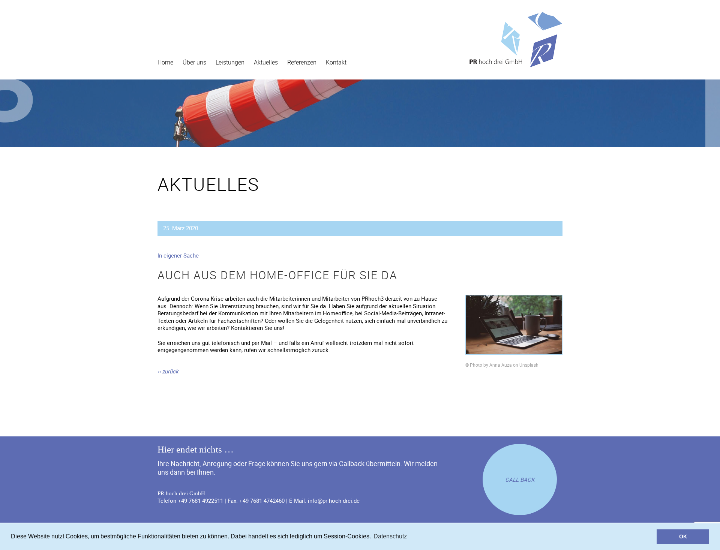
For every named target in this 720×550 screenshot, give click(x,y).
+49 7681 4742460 (262, 500)
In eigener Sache (178, 255)
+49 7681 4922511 (200, 500)
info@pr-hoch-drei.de (334, 500)
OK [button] (683, 537)
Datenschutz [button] (390, 536)
